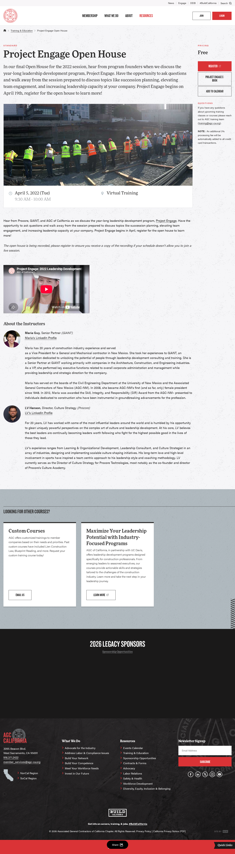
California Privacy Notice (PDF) (169, 831)
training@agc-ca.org (209, 123)
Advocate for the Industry (80, 748)
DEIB (193, 3)
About (129, 16)
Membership (90, 16)
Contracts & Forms (134, 763)
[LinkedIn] (198, 774)
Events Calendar (133, 748)
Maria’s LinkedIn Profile (41, 338)
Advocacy (129, 768)
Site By (218, 831)
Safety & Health (132, 778)
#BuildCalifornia (208, 3)
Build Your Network (76, 758)
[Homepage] (10, 15)
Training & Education (22, 30)
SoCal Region (28, 778)
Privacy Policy (143, 831)
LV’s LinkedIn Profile (38, 413)
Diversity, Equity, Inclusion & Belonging (146, 789)
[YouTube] (219, 774)
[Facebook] (190, 774)
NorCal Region (29, 773)
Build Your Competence (79, 763)
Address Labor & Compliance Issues (87, 753)
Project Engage (166, 220)
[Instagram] (212, 774)
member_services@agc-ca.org (21, 762)
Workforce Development (138, 784)
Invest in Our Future (77, 773)
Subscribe (205, 762)
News (171, 3)
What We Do (111, 16)
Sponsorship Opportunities (117, 652)
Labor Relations (132, 773)
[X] (205, 774)
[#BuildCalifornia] (117, 813)
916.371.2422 (10, 757)
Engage (182, 3)
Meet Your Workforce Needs (82, 768)
